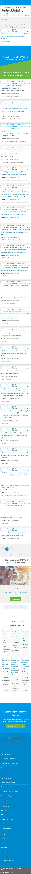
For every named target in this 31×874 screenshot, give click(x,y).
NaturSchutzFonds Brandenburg (25, 640)
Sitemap (3, 824)
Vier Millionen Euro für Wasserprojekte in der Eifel (14, 437)
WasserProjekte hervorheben (11, 791)
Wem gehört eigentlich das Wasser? (15, 592)
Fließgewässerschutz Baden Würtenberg (13, 174)
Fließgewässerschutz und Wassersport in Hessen (13, 355)
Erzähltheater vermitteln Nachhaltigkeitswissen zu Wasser (25, 673)
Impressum (4, 810)
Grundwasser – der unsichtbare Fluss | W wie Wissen (14, 233)
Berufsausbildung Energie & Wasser (12, 535)
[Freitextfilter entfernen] (23, 2)
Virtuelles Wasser (6, 131)
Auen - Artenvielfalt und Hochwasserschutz (14, 109)
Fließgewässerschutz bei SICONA (11, 336)
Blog (2, 772)
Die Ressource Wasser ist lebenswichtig (13, 252)
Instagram (4, 843)
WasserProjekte (15, 637)
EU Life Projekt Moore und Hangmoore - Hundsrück (13, 38)
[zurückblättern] (4, 288)
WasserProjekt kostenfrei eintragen (10, 786)
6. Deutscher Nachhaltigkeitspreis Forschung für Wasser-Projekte (14, 417)
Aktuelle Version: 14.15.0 (6, 872)
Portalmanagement (6, 828)
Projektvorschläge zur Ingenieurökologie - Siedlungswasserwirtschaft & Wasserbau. (15, 394)
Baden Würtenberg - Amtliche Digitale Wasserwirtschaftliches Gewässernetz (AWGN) (15, 195)
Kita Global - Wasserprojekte (9, 154)
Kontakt (5, 800)
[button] (3, 549)
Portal (16, 588)
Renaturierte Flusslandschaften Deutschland (14, 298)
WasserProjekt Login (8, 860)
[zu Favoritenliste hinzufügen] (2, 31)
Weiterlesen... (16, 599)
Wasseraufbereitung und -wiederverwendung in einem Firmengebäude (15, 486)
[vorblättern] (26, 288)
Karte (12, 15)
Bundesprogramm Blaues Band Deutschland (14, 270)
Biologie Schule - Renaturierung (10, 88)
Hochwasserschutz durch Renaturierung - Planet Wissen (15, 456)
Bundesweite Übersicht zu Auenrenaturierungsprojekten (10, 317)
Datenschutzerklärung (7, 819)
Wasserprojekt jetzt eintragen (16, 726)
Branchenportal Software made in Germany (11, 869)
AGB (2, 815)
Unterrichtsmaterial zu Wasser (10, 373)
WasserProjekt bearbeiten (8, 782)
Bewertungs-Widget (6, 796)
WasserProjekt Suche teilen (11, 554)
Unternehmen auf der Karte (8, 758)
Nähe (18, 15)
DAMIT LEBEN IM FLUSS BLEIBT (11, 517)
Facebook (3, 838)
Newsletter (4, 847)
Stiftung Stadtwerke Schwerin (6, 642)
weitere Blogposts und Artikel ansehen (16, 607)
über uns (3, 768)
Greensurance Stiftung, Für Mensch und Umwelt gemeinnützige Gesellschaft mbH (15, 679)
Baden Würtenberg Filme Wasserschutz (13, 214)
